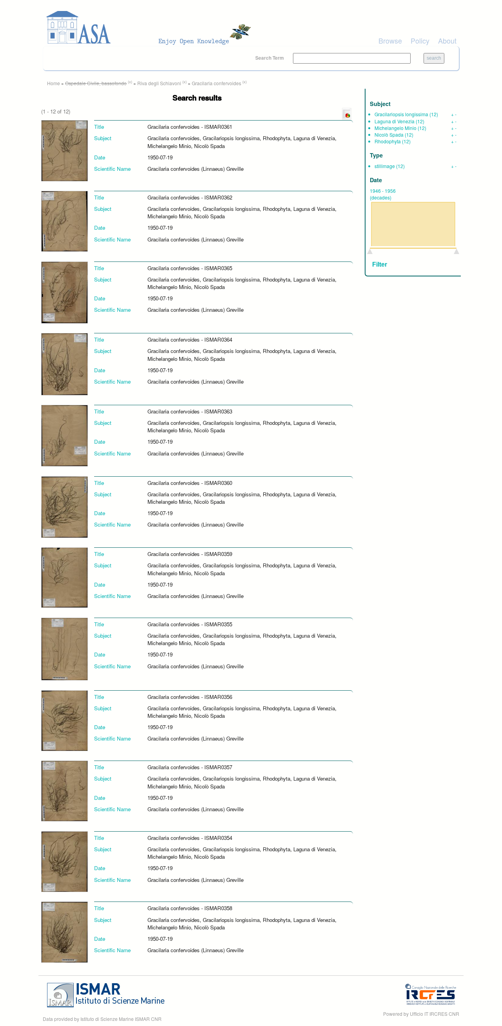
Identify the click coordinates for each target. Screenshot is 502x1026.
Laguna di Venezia (395, 121)
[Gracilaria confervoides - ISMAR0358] (64, 931)
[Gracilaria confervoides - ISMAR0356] (64, 720)
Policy (420, 40)
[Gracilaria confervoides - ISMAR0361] (64, 150)
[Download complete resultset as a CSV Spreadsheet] (346, 113)
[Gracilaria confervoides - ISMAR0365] (64, 291)
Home (53, 83)
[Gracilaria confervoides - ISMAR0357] (64, 790)
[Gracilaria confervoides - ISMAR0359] (64, 577)
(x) (130, 81)
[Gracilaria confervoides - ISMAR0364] (64, 363)
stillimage (385, 166)
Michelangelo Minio (396, 127)
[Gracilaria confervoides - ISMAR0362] (64, 220)
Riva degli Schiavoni (159, 83)
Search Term (270, 57)
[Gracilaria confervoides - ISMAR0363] (64, 435)
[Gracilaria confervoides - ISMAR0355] (64, 648)
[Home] (151, 27)
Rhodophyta (388, 141)
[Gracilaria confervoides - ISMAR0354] (64, 861)
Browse (390, 40)
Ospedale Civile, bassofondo (96, 83)
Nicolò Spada (389, 134)
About (447, 40)
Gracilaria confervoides (216, 83)
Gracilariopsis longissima (401, 114)
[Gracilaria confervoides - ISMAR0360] (64, 506)
